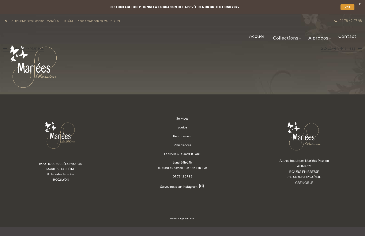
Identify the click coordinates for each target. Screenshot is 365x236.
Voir (347, 7)
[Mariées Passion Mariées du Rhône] (35, 67)
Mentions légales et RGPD (182, 218)
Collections (285, 38)
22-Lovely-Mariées (338, 47)
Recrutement (182, 136)
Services (182, 118)
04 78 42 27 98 (350, 21)
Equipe (182, 127)
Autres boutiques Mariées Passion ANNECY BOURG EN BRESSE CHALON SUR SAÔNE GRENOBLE (304, 171)
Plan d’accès (182, 145)
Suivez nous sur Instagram (179, 186)
